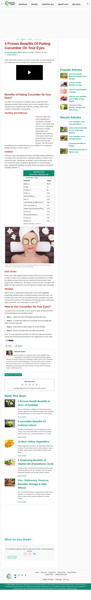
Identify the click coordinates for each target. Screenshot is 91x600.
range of (12, 293)
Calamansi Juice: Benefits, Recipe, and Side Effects (77, 107)
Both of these (40, 126)
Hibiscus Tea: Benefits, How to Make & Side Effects (77, 99)
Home (37, 572)
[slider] (29, 385)
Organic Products (48, 579)
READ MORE (22, 417)
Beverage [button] (23, 4)
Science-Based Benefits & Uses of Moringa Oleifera (78, 130)
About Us (44, 572)
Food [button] (13, 4)
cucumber (26, 60)
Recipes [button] (34, 4)
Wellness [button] (76, 4)
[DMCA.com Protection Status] (9, 340)
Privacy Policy (71, 572)
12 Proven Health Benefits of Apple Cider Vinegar (77, 76)
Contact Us (52, 572)
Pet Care (66, 579)
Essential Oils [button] (48, 4)
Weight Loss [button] (63, 4)
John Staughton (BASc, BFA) (16, 52)
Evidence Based (11, 54)
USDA (37, 223)
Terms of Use (61, 572)
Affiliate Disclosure (61, 574)
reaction (36, 160)
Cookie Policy (49, 574)
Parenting (58, 579)
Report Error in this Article (13, 374)
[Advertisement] (29, 520)
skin (6, 163)
